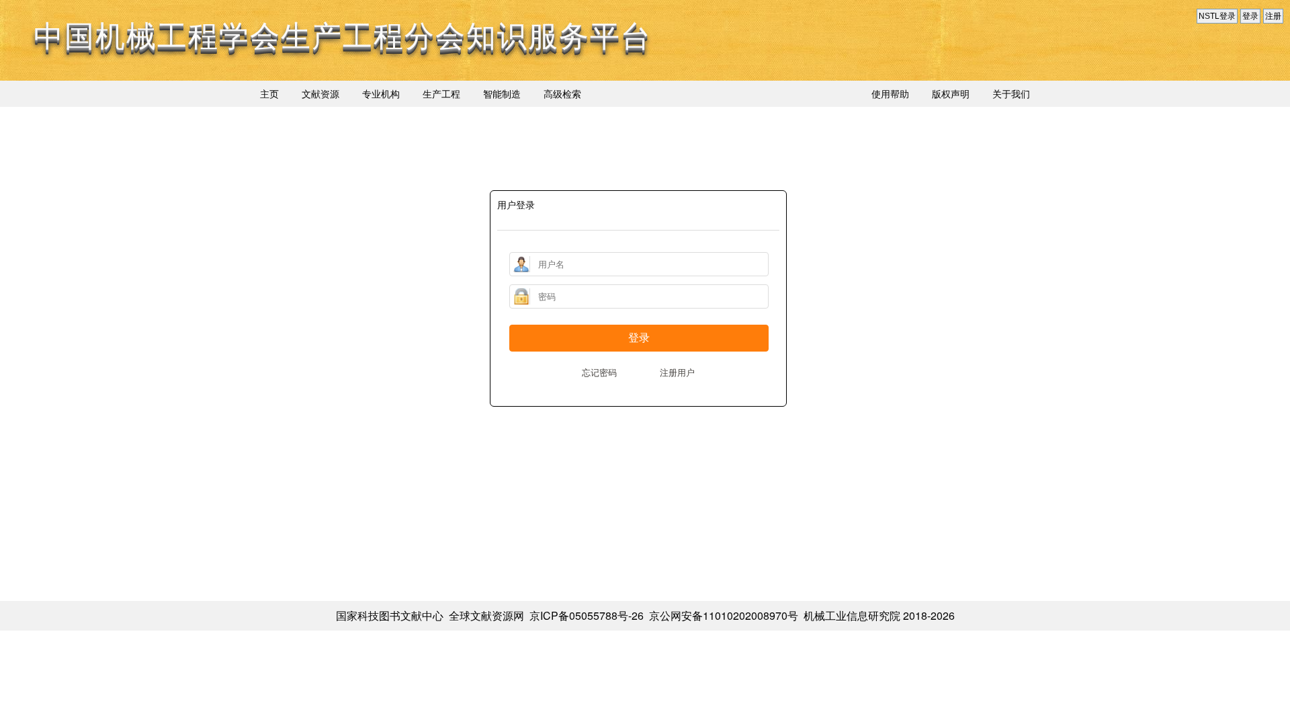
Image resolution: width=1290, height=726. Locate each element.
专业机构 (381, 93)
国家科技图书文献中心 (389, 615)
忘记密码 (599, 372)
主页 (269, 93)
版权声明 (951, 93)
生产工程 (441, 93)
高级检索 (562, 93)
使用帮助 (890, 93)
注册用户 (677, 372)
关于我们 (1011, 93)
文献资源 (320, 93)
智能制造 (502, 93)
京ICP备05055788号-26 (586, 615)
